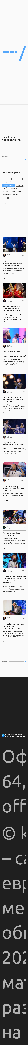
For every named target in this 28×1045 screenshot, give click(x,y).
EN (26, 52)
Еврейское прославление (8, 185)
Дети (4, 204)
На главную (5, 156)
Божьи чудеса (6, 182)
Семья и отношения (16, 191)
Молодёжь (15, 194)
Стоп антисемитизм (12, 188)
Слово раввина (6, 191)
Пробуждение (20, 185)
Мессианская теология (14, 197)
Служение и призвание (8, 172)
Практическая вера (7, 194)
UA (18, 52)
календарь (6, 52)
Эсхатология (18, 172)
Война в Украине (6, 175)
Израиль (19, 182)
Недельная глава (16, 175)
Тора (4, 188)
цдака (12, 52)
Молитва (5, 197)
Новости (13, 182)
